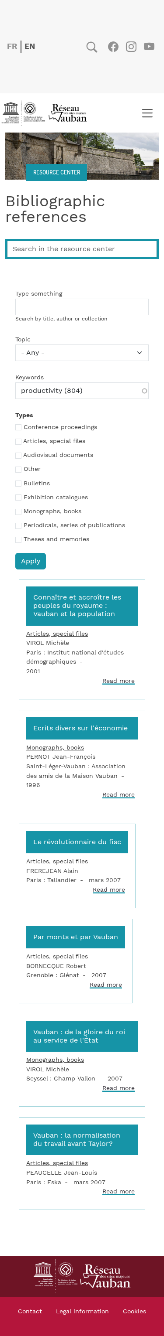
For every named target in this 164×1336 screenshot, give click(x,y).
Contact (30, 1312)
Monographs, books (52, 511)
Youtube (148, 46)
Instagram (131, 46)
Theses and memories (56, 539)
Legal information (82, 1312)
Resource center (56, 172)
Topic (23, 340)
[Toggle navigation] (147, 113)
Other (32, 469)
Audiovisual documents (58, 455)
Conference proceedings (60, 427)
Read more (118, 681)
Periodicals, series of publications (74, 525)
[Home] (47, 112)
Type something (38, 294)
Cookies (134, 1312)
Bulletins (37, 484)
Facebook (113, 46)
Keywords (29, 378)
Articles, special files (54, 441)
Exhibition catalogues (56, 497)
